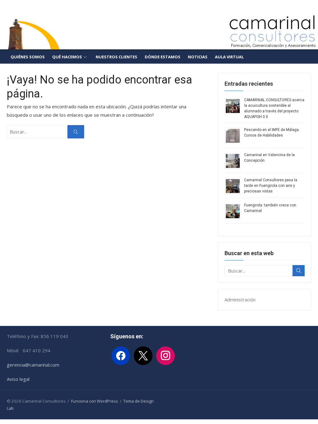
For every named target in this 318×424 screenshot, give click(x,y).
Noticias (197, 57)
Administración (240, 299)
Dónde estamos (162, 57)
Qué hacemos (67, 57)
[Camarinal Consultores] (159, 30)
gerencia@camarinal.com (33, 365)
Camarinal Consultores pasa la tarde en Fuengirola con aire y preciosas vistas (270, 185)
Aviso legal (18, 379)
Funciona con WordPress (94, 401)
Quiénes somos (28, 57)
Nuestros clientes (116, 57)
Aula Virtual (229, 57)
